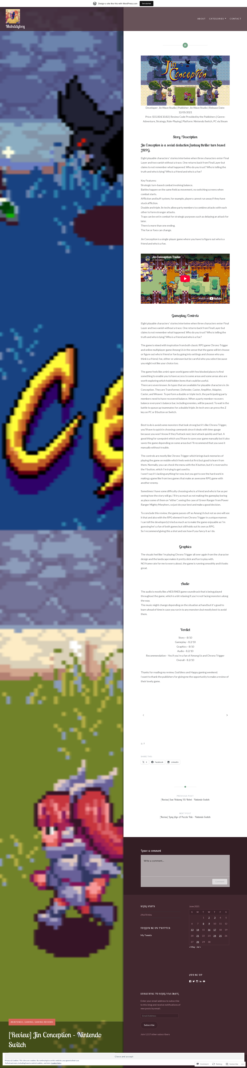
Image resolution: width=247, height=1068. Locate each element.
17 (214, 929)
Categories (216, 18)
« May (192, 946)
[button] (227, 715)
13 (192, 929)
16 (209, 929)
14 (197, 929)
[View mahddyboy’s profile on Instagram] (197, 981)
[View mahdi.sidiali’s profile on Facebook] (190, 981)
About (201, 18)
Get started (146, 3)
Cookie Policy (56, 1063)
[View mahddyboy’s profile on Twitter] (194, 981)
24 (214, 935)
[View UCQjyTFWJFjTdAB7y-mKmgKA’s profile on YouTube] (204, 981)
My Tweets (146, 935)
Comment (219, 881)
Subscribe (149, 1025)
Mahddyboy (15, 26)
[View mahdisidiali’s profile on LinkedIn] (200, 981)
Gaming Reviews (44, 1022)
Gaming (28, 1022)
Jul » (198, 946)
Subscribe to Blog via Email (160, 993)
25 (220, 935)
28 (197, 941)
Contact (235, 18)
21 (197, 935)
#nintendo (17, 1022)
